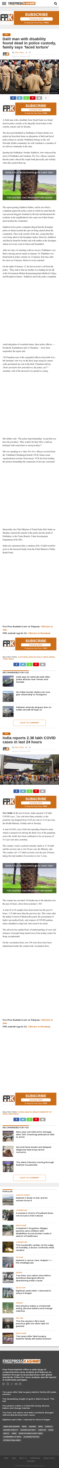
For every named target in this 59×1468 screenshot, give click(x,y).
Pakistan (42, 1430)
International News (11, 1440)
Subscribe (31, 1461)
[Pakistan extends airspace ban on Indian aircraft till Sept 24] (8, 711)
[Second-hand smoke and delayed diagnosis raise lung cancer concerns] (8, 1151)
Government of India (12, 1437)
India (45, 657)
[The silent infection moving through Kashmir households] (8, 1166)
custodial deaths (27, 657)
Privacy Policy (49, 1458)
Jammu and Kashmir (11, 1426)
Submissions (35, 1458)
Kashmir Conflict (10, 1430)
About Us (23, 1458)
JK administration (31, 1437)
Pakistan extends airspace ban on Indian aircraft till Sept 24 (33, 708)
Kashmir (32, 1426)
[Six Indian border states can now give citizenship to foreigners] (8, 696)
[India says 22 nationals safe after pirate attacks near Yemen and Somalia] (8, 681)
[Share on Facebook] (13, 97)
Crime (14, 1433)
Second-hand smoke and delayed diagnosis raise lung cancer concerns (33, 1149)
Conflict (49, 1426)
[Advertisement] (29, 310)
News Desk (19, 52)
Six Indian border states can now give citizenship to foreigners (33, 693)
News (52, 657)
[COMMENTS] (46, 97)
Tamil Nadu (8, 659)
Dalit (39, 657)
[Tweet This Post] (20, 97)
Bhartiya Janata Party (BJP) (31, 1433)
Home (6, 1458)
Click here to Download (39, 633)
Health (28, 1112)
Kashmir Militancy (28, 1430)
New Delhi (14, 1114)
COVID (21, 1112)
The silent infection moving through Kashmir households (35, 1163)
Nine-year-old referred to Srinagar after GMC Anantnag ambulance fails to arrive (35, 1134)
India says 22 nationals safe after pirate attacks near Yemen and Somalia (33, 679)
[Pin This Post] (33, 97)
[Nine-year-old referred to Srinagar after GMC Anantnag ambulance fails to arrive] (8, 1136)
